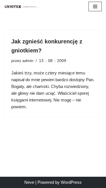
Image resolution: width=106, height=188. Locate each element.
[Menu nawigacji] (95, 6)
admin (27, 61)
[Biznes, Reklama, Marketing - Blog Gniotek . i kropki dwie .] (21, 6)
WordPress (71, 182)
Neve (29, 182)
